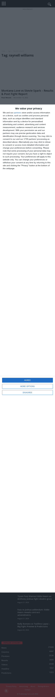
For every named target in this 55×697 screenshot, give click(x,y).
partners (17, 113)
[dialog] (27, 348)
